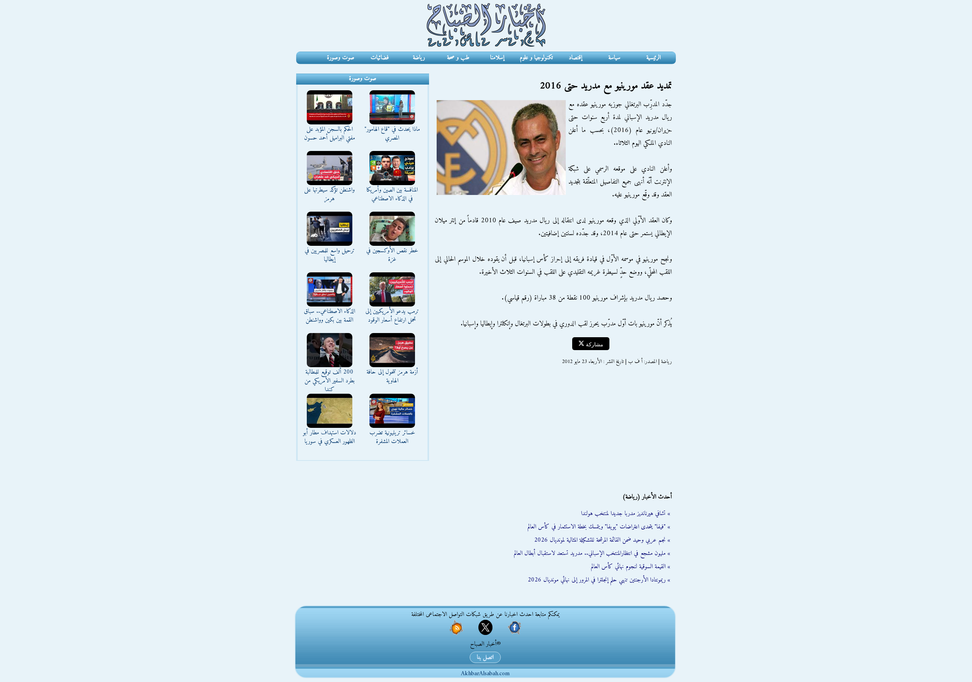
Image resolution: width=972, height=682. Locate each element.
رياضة (419, 57)
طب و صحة (458, 57)
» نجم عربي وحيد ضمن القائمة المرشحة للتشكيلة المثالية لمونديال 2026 (602, 540)
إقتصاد (575, 57)
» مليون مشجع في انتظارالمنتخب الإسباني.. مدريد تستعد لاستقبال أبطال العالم (592, 553)
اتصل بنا (485, 657)
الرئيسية (653, 57)
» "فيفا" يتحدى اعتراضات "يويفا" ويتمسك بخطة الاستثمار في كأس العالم (598, 527)
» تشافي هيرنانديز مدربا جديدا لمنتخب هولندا (625, 513)
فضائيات (380, 57)
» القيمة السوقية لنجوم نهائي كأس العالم (630, 566)
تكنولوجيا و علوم (536, 57)
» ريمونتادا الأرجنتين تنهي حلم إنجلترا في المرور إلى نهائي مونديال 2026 (599, 580)
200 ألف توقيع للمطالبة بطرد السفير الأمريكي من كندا (330, 381)
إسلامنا (497, 57)
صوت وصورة (340, 57)
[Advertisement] (552, 429)
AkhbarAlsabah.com (485, 673)
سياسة (614, 57)
